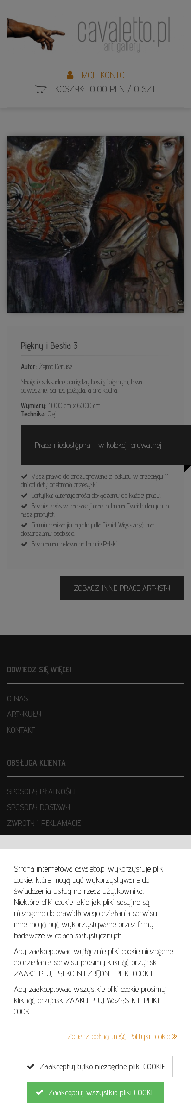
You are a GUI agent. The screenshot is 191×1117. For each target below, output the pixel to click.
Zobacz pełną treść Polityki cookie (119, 1036)
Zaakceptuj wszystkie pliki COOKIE (100, 1092)
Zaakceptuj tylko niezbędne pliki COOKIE (100, 1066)
